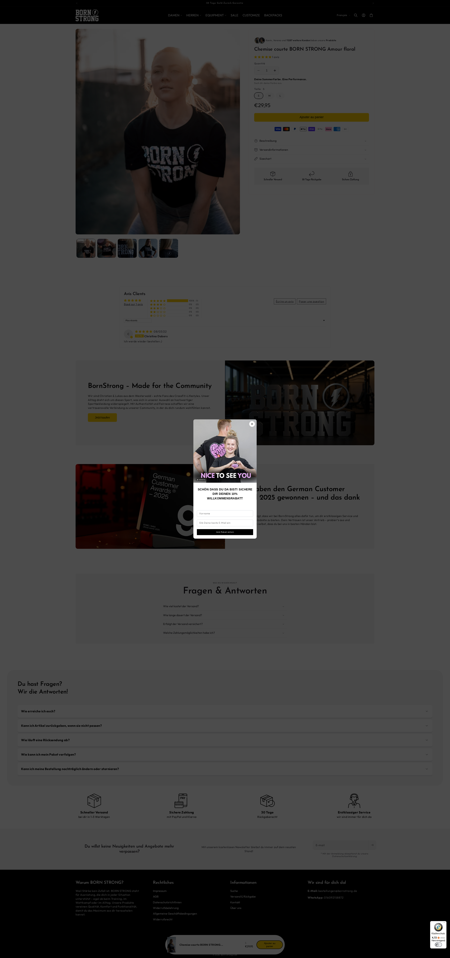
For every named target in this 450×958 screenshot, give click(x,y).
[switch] (438, 945)
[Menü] (444, 923)
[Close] (252, 424)
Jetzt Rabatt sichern (225, 532)
